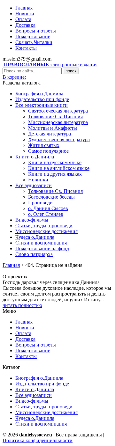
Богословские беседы (51, 197)
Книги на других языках (55, 174)
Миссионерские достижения (46, 231)
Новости (24, 13)
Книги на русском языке (54, 162)
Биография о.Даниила (39, 93)
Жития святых (43, 145)
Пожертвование (32, 36)
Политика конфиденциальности (38, 440)
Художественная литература (59, 139)
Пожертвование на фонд (42, 248)
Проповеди (40, 202)
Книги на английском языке (58, 168)
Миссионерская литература (58, 122)
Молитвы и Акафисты (52, 128)
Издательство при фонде (42, 99)
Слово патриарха (34, 254)
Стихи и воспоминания (41, 242)
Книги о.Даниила (34, 156)
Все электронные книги (41, 105)
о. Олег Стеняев (45, 214)
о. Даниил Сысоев (48, 208)
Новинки (38, 179)
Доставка (25, 25)
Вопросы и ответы (35, 30)
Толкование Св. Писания (55, 116)
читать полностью (22, 305)
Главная (24, 8)
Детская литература (49, 133)
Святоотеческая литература (58, 110)
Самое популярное (48, 151)
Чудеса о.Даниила (34, 237)
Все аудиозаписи (33, 185)
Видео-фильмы (31, 220)
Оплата (23, 19)
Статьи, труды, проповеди (44, 225)
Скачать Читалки (33, 42)
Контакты (26, 48)
